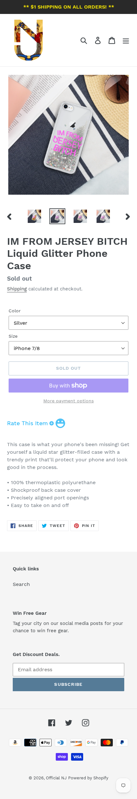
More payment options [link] (68, 400)
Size (13, 336)
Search (21, 584)
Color (15, 310)
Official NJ (56, 778)
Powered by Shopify (88, 778)
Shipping (17, 289)
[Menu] (126, 40)
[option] (34, 216)
